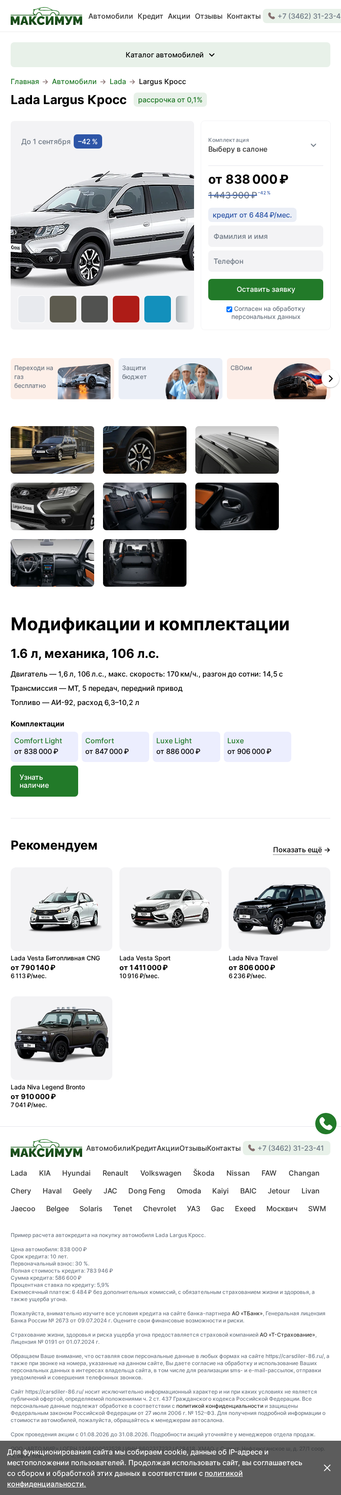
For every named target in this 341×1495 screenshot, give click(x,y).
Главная (25, 81)
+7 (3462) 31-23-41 (291, 1148)
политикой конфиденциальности (219, 1405)
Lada (118, 81)
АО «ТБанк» (247, 1313)
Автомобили (74, 81)
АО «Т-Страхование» (287, 1334)
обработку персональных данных (268, 312)
